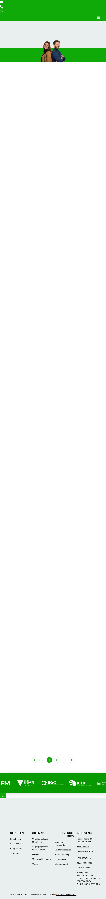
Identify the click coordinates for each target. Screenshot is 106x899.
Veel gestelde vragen (41, 859)
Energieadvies (16, 844)
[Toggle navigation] (98, 17)
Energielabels (16, 848)
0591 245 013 (83, 846)
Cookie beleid (60, 859)
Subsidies (14, 853)
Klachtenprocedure (63, 850)
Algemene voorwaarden (60, 843)
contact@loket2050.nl (86, 851)
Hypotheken (15, 839)
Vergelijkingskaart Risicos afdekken (40, 848)
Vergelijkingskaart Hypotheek (40, 840)
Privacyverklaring (62, 854)
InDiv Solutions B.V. (66, 895)
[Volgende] (71, 760)
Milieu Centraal (61, 864)
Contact (35, 864)
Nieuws (35, 854)
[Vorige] (35, 760)
